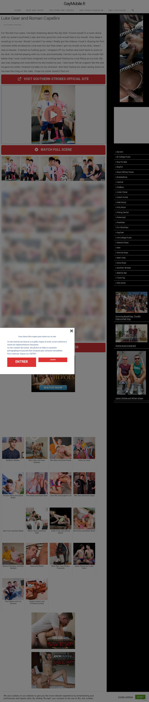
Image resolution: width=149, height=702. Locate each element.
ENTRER (21, 362)
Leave (53, 359)
